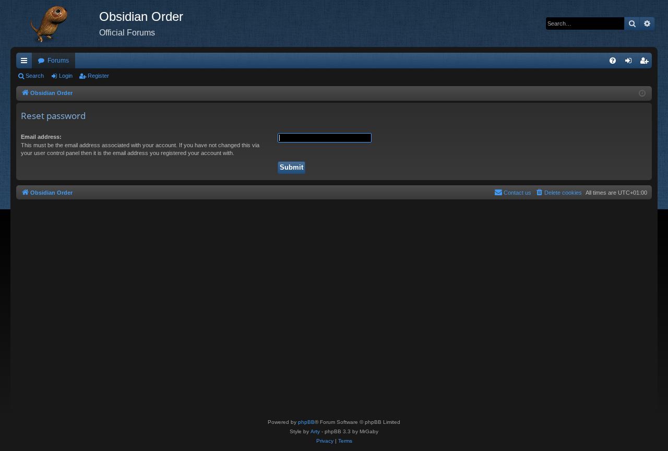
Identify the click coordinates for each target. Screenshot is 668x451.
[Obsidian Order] (54, 23)
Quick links (26, 62)
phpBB (306, 422)
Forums (58, 60)
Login (66, 76)
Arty (315, 431)
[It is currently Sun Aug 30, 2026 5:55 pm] (642, 94)
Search (35, 76)
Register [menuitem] (646, 62)
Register (98, 76)
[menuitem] (613, 60)
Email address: (41, 137)
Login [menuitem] (630, 62)
